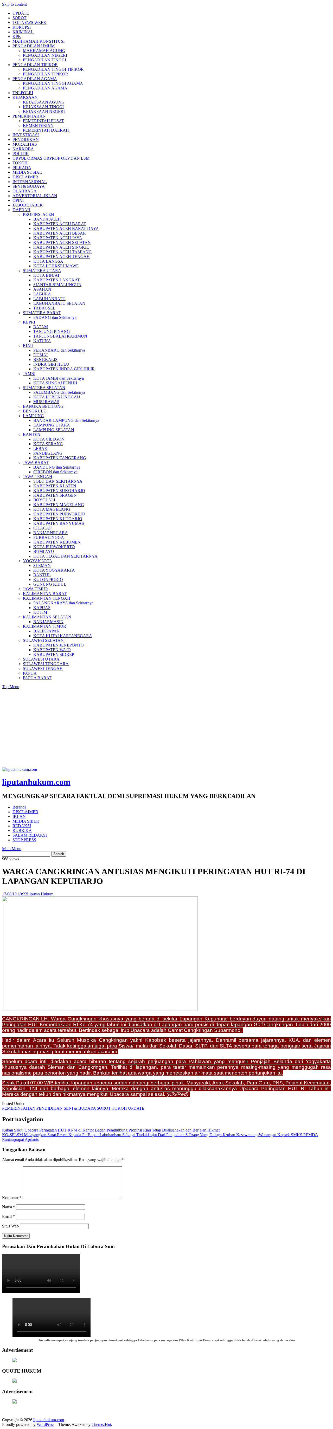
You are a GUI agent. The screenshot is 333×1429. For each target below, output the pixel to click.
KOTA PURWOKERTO (54, 547)
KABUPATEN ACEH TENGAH (61, 256)
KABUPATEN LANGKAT (56, 280)
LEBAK (40, 448)
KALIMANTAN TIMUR (44, 626)
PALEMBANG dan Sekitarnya (59, 392)
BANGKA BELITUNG (43, 406)
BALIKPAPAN (46, 631)
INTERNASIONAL (29, 181)
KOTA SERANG (48, 444)
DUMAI (40, 355)
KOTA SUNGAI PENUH (55, 383)
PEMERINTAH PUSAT (43, 121)
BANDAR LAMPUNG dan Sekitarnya (66, 420)
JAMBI (29, 373)
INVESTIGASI (25, 135)
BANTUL (42, 575)
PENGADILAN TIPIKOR (35, 64)
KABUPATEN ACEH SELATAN (62, 242)
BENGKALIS (45, 359)
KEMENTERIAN (38, 125)
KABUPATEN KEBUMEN (57, 542)
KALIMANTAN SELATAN (47, 617)
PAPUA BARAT (37, 678)
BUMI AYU (43, 551)
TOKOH (20, 163)
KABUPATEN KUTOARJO (57, 518)
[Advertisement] (166, 728)
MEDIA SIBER (25, 821)
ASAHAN (42, 289)
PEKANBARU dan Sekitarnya (59, 350)
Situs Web (10, 1226)
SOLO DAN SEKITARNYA (57, 481)
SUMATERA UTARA (42, 270)
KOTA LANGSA (48, 261)
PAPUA (30, 673)
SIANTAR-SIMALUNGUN (57, 284)
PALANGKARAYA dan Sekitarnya (63, 603)
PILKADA (21, 167)
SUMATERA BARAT (42, 313)
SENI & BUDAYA (28, 186)
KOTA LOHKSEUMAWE (56, 266)
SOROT (19, 18)
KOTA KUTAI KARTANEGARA (62, 635)
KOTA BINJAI (46, 275)
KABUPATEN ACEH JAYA (57, 238)
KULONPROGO (48, 579)
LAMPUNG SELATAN (53, 430)
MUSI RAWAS (46, 401)
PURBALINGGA (48, 537)
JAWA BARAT (36, 462)
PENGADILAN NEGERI (45, 55)
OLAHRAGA (24, 191)
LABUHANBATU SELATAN (59, 303)
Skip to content (14, 4)
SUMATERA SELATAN (44, 387)
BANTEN (31, 434)
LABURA (42, 294)
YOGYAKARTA (37, 561)
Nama (8, 1207)
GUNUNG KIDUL (49, 584)
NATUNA (42, 341)
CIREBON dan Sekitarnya (55, 472)
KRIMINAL (23, 32)
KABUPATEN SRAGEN (55, 495)
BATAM (40, 327)
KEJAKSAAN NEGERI (44, 111)
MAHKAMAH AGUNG (44, 50)
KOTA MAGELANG (51, 509)
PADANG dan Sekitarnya (54, 317)
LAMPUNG (33, 415)
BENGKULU (35, 411)
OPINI (18, 200)
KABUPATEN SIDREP (53, 654)
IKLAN (19, 816)
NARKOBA (23, 149)
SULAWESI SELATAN (43, 640)
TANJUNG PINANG (51, 331)
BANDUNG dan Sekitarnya (56, 467)
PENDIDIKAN (25, 139)
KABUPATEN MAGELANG (58, 504)
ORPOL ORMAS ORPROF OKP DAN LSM (50, 158)
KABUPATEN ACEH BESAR (59, 233)
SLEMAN (42, 565)
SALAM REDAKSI (29, 835)
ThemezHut (101, 1424)
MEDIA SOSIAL (27, 172)
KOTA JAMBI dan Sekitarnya (58, 378)
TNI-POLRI (22, 92)
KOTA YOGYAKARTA (54, 570)
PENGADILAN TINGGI (44, 60)
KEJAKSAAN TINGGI (43, 107)
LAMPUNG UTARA (51, 425)
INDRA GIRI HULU (51, 364)
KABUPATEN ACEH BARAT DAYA (66, 228)
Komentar (12, 1197)
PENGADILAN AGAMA (34, 78)
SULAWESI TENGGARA (46, 664)
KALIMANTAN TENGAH (46, 598)
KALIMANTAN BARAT (45, 593)
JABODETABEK (27, 205)
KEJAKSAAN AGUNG (44, 102)
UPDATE (20, 13)
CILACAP (42, 528)
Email (8, 1216)
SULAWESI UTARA (41, 659)
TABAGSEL (44, 308)
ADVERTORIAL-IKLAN (34, 195)
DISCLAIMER (25, 177)
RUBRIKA (22, 830)
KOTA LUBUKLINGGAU (56, 397)
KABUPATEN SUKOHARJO (59, 490)
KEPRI (29, 322)
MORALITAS (24, 144)
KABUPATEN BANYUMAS (58, 523)
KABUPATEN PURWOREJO (59, 514)
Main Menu (11, 848)
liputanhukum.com (36, 782)
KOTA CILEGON (49, 439)
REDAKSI (21, 826)
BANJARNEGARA (50, 533)
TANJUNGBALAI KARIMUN (60, 336)
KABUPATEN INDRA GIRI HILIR (64, 369)
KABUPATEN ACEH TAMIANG (62, 252)
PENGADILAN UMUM (33, 46)
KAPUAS (41, 607)
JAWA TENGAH (37, 476)
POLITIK (20, 153)
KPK (16, 36)
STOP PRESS (24, 840)
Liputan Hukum (40, 894)
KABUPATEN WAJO (52, 650)
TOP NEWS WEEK (29, 22)
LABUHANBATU (49, 298)
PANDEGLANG (47, 453)
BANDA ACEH (47, 219)
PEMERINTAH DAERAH (46, 130)
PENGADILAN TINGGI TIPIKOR (53, 69)
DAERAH (21, 210)
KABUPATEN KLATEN (54, 486)
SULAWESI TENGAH (43, 668)
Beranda (19, 807)
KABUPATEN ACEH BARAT (59, 224)
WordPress (45, 1424)
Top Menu (10, 686)
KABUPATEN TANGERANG (59, 458)
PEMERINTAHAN (29, 116)
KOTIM (40, 612)
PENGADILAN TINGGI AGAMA (53, 83)
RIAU (28, 345)
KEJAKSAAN (25, 97)
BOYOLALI (44, 500)
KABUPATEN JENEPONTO (58, 645)
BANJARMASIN (48, 621)
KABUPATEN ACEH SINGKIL (61, 247)
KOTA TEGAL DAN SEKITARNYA (65, 556)
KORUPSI (21, 27)
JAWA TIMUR (35, 589)
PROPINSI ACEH (38, 214)
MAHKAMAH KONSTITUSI (38, 41)
